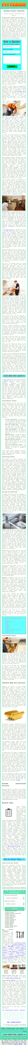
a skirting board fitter (19, 943)
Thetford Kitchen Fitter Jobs (13, 978)
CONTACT (19, 8)
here (24, 883)
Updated (22, 1028)
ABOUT (16, 8)
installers (14, 249)
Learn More (18, 1044)
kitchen (9, 258)
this (7, 798)
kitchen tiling (19, 947)
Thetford (6, 380)
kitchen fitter (12, 72)
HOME (10, 8)
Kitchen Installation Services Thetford (14, 888)
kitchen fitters (9, 229)
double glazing (20, 952)
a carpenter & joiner (7, 957)
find (7, 865)
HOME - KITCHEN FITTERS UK (14, 1022)
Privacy (25, 1031)
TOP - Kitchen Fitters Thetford (10, 1010)
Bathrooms (22, 1010)
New (17, 1028)
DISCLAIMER (24, 8)
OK (25, 1044)
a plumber (10, 948)
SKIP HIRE (10, 946)
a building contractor (17, 944)
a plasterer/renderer (13, 956)
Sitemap (3, 1028)
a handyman (10, 953)
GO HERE (18, 780)
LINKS (13, 8)
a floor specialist (13, 951)
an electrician (19, 955)
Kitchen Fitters (11, 1028)
